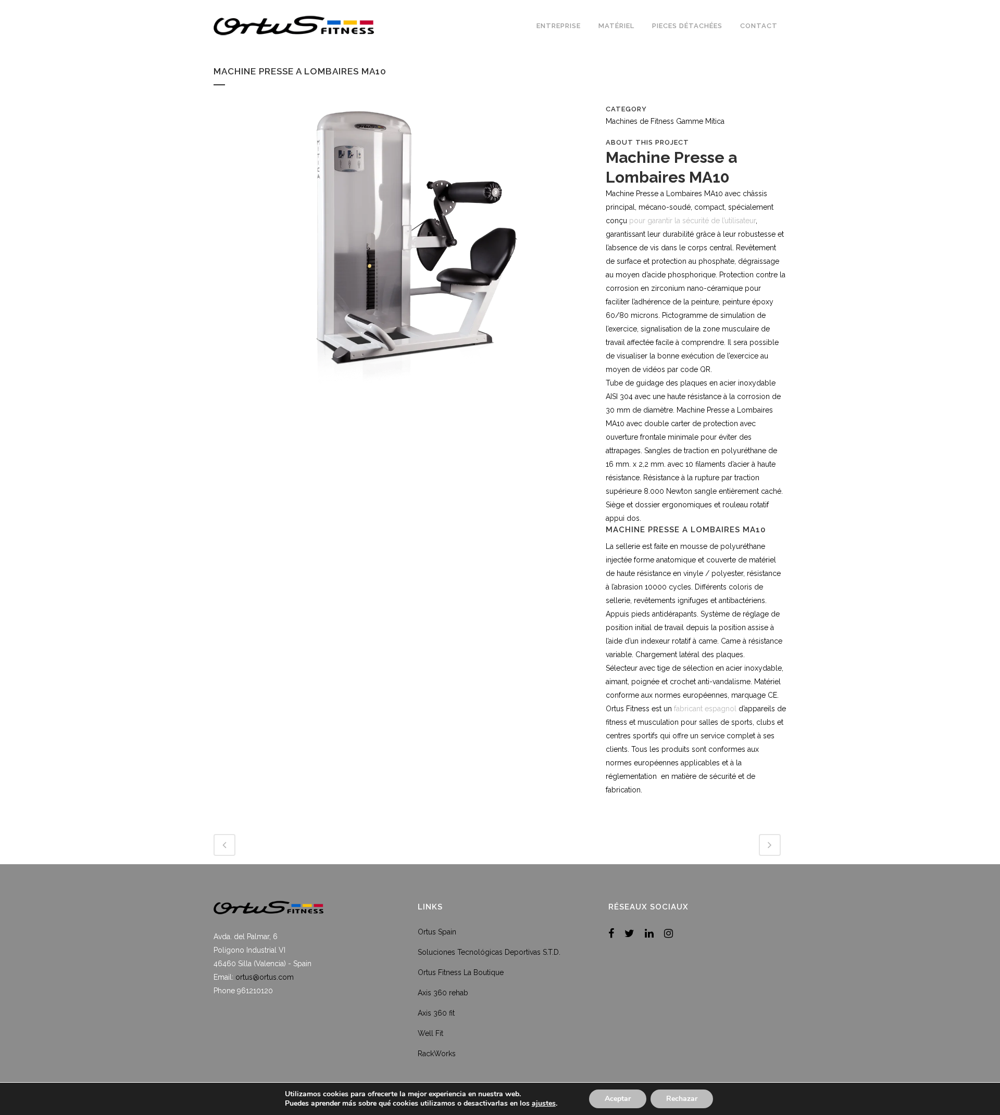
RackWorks (437, 1053)
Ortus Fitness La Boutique (461, 972)
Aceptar (618, 1099)
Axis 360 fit (436, 1013)
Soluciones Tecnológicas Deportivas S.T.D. (489, 952)
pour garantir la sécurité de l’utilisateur (692, 220)
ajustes (544, 1103)
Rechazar (681, 1099)
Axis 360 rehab (443, 993)
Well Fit (430, 1033)
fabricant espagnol (705, 708)
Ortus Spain (437, 932)
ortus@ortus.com (264, 977)
